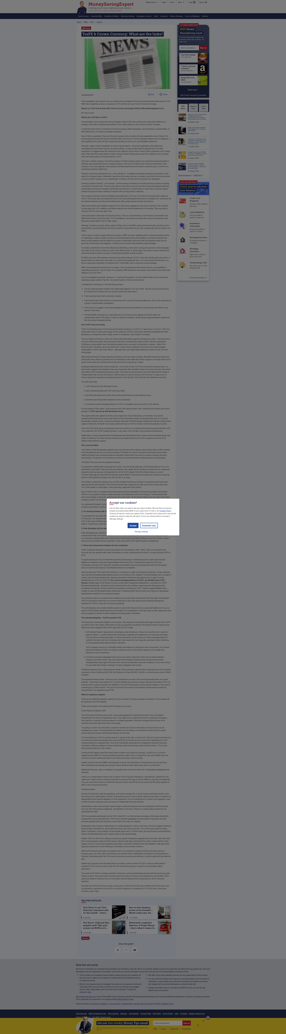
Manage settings (141, 531)
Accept (133, 525)
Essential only (149, 525)
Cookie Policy (165, 510)
